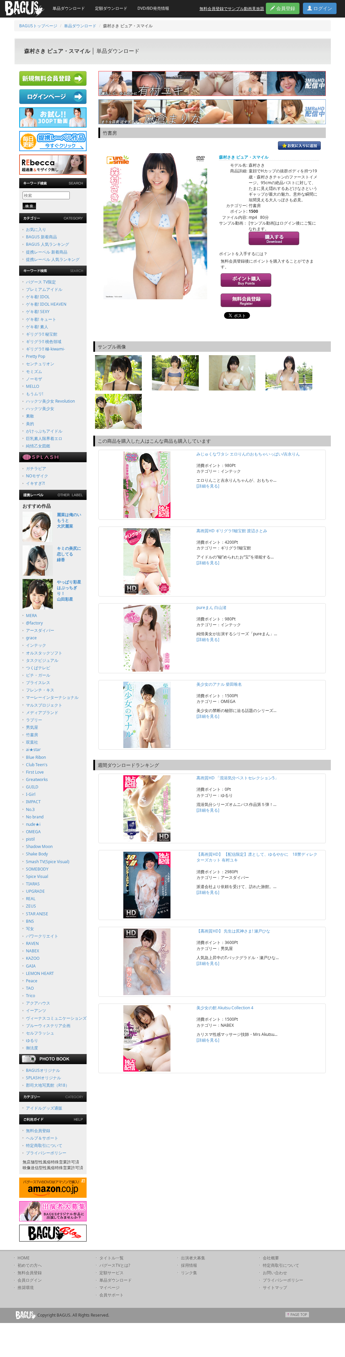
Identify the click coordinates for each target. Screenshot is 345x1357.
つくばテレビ (38, 668)
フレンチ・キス (40, 690)
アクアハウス (38, 1003)
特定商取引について (44, 1145)
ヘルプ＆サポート (42, 1138)
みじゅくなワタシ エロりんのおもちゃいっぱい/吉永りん (248, 454)
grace (31, 638)
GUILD (32, 787)
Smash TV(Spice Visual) (47, 861)
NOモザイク (37, 476)
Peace (31, 981)
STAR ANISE (37, 914)
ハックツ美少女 (40, 408)
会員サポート (111, 1295)
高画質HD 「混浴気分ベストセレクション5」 (237, 778)
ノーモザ (34, 379)
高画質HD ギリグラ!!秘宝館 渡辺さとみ (231, 531)
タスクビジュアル (42, 660)
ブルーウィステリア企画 (48, 1025)
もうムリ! (34, 394)
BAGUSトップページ (38, 26)
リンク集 (189, 1273)
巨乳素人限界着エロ (44, 438)
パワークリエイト (42, 936)
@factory (34, 623)
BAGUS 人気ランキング (47, 244)
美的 (30, 424)
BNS (30, 921)
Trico (30, 995)
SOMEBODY (37, 869)
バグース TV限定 (41, 282)
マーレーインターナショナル (52, 697)
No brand (34, 817)
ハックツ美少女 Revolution (50, 401)
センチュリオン (40, 364)
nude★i (33, 824)
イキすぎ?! (35, 483)
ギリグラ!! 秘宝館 (41, 334)
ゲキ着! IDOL (38, 297)
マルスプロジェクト (44, 705)
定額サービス (111, 1273)
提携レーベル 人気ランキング (53, 259)
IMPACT (33, 802)
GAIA (31, 966)
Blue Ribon (36, 757)
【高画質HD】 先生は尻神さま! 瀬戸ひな (233, 931)
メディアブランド (42, 712)
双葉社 (32, 742)
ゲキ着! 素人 (37, 327)
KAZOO (32, 958)
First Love (35, 772)
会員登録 (285, 8)
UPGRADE (35, 891)
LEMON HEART (40, 973)
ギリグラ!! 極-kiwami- (45, 349)
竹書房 (32, 735)
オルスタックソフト (44, 653)
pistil (30, 839)
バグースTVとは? (114, 1265)
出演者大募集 (193, 1258)
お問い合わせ (275, 1273)
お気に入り (36, 229)
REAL (30, 899)
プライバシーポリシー (46, 1153)
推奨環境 (26, 1287)
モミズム (34, 371)
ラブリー (34, 720)
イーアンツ (36, 1010)
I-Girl (30, 794)
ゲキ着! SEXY (38, 311)
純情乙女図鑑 (38, 446)
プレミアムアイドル (44, 289)
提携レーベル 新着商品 (46, 252)
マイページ (109, 1287)
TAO (30, 988)
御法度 (32, 1048)
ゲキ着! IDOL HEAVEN (46, 304)
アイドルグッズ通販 (44, 1108)
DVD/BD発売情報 (153, 8)
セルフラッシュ (40, 1033)
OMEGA (33, 832)
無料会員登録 (38, 1130)
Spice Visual (37, 876)
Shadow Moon (39, 846)
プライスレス (38, 682)
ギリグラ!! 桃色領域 (43, 341)
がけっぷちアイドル (44, 431)
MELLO (32, 386)
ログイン (322, 8)
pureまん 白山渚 (211, 607)
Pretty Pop (35, 356)
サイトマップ (275, 1287)
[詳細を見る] (207, 486)
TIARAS (33, 884)
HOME (24, 1258)
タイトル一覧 (111, 1258)
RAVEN (32, 943)
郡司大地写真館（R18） (47, 1085)
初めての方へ (30, 1265)
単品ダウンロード (69, 8)
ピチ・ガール (38, 675)
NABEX (32, 951)
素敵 (30, 416)
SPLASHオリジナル (43, 1078)
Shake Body (37, 854)
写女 (30, 928)
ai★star (33, 749)
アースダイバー (40, 630)
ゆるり (32, 1040)
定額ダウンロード (111, 8)
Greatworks (37, 779)
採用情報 (189, 1265)
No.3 (30, 809)
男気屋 (32, 727)
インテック (36, 645)
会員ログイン (30, 1280)
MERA (31, 615)
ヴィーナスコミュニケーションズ (56, 1018)
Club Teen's (37, 765)
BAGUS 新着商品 (41, 237)
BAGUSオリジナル (43, 1070)
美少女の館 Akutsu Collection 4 (224, 1008)
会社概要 (271, 1258)
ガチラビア (36, 468)
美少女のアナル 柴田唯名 (219, 684)
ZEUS (31, 906)
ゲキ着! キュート (41, 319)
